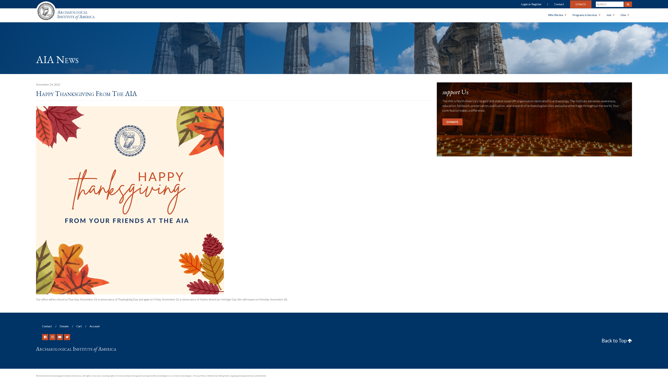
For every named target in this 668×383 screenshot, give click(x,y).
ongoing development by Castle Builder (248, 375)
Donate (581, 4)
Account (95, 326)
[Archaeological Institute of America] (46, 10)
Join (608, 15)
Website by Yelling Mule (218, 375)
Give (623, 15)
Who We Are (555, 15)
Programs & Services (584, 15)
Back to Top (614, 340)
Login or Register (531, 4)
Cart (79, 326)
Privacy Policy (199, 375)
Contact (559, 4)
